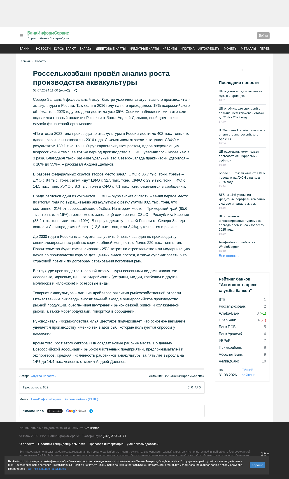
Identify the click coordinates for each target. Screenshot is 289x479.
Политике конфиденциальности (46, 468)
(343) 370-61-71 (114, 436)
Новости (43, 48)
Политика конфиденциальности (61, 444)
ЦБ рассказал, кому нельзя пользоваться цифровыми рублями (239, 156)
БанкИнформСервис (46, 399)
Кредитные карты (144, 48)
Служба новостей (43, 376)
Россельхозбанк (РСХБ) (80, 399)
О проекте (27, 444)
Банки (24, 48)
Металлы (248, 48)
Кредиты (170, 48)
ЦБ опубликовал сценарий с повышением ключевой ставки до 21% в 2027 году (241, 113)
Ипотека (188, 48)
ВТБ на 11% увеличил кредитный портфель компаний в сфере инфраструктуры (242, 199)
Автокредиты (209, 48)
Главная (24, 61)
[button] (21, 35)
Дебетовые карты (111, 48)
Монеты (230, 48)
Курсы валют (65, 48)
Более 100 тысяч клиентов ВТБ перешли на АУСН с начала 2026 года (242, 177)
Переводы (268, 48)
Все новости (229, 256)
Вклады (86, 48)
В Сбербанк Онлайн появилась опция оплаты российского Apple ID (242, 134)
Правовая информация (106, 444)
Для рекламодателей (142, 444)
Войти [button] (263, 35)
